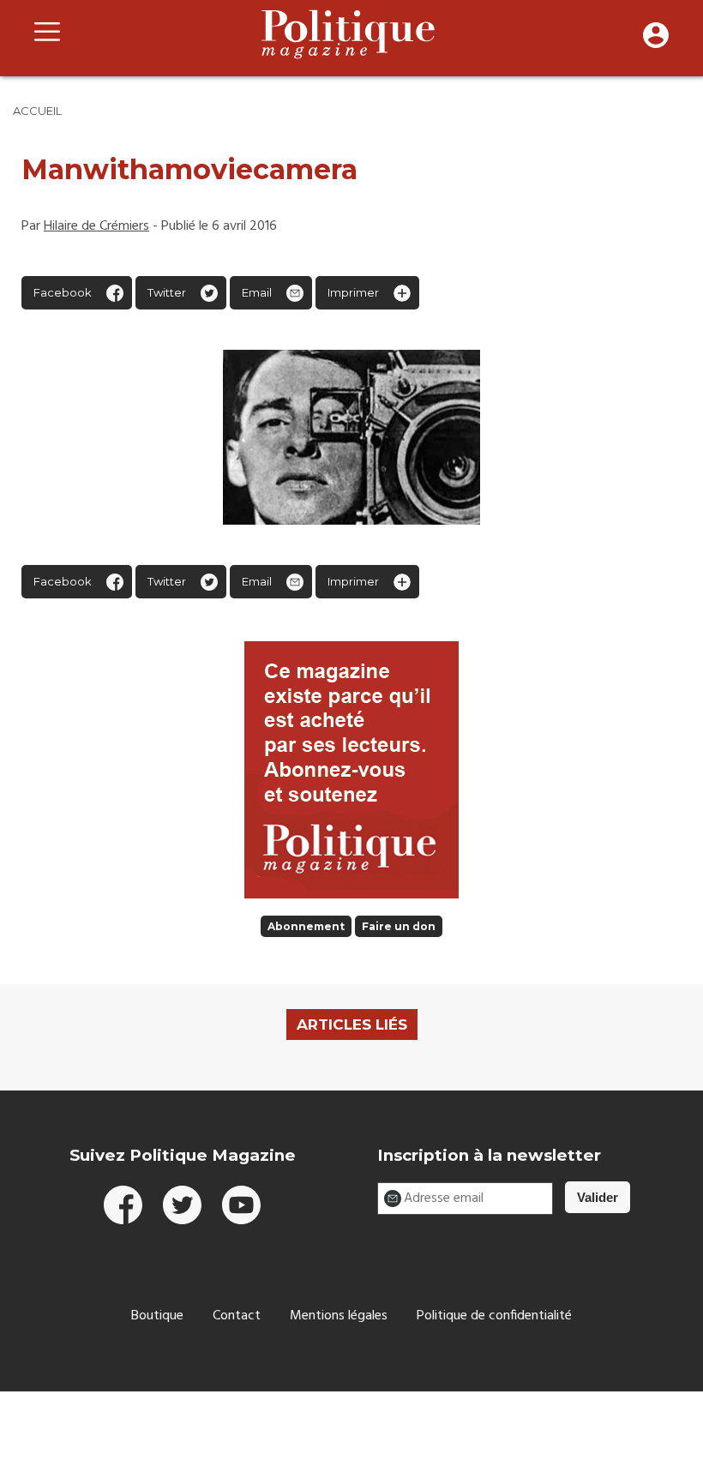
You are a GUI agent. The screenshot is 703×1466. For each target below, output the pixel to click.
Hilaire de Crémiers (96, 226)
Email (257, 292)
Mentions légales (339, 1316)
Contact (237, 1316)
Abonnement (306, 926)
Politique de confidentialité (494, 1316)
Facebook (62, 292)
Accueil (37, 110)
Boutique (157, 1316)
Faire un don (399, 926)
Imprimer (353, 292)
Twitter (166, 292)
